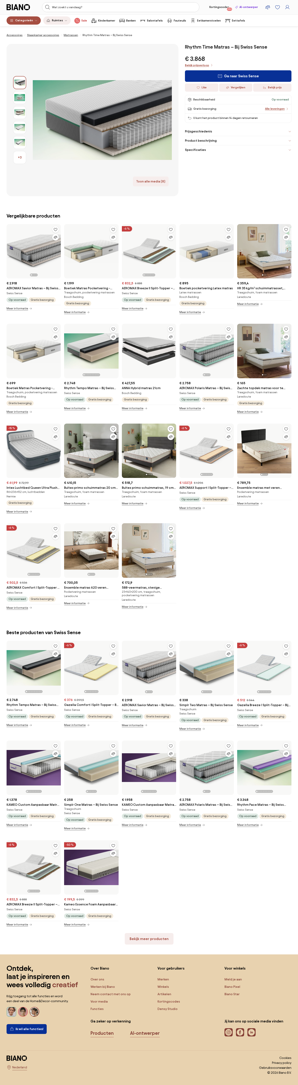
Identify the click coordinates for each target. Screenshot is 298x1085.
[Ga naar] (102, 120)
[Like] (55, 229)
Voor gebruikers (171, 968)
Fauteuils (180, 20)
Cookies (285, 1058)
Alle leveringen (275, 108)
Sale (84, 20)
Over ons (97, 979)
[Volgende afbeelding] (57, 250)
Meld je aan (233, 979)
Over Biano (100, 968)
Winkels (163, 986)
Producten (102, 1033)
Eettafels (238, 20)
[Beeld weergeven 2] (19, 97)
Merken (163, 979)
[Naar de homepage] (20, 7)
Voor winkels (235, 968)
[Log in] (287, 7)
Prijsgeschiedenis (198, 131)
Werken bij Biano (103, 986)
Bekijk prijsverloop (197, 65)
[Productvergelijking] (268, 7)
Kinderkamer (106, 20)
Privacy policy (281, 1062)
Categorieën (24, 20)
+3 (20, 157)
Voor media (99, 1001)
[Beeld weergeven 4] (19, 127)
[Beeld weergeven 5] (19, 142)
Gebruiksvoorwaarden (275, 1067)
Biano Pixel (232, 986)
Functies (97, 1009)
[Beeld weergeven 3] (19, 112)
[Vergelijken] (55, 237)
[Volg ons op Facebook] (240, 1032)
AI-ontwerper (248, 7)
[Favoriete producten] (277, 7)
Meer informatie (17, 308)
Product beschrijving (201, 140)
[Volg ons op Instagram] (228, 1032)
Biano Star (232, 994)
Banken (131, 20)
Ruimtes (57, 20)
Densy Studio (167, 1009)
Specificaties (195, 150)
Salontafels (155, 20)
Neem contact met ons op (111, 994)
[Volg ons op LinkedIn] (251, 1032)
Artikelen (164, 994)
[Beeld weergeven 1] (19, 82)
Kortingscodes (220, 8)
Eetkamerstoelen (209, 20)
